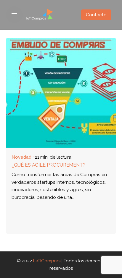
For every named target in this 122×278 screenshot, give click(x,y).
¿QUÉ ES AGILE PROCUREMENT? (49, 165)
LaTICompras (46, 261)
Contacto (96, 14)
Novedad (21, 157)
